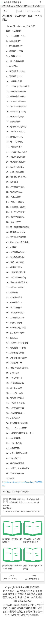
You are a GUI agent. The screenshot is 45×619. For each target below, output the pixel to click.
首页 (3, 6)
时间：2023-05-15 (34, 11)
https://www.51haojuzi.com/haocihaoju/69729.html (22, 511)
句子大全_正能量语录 (12, 2)
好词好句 (19, 6)
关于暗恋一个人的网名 (20, 492)
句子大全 (10, 6)
